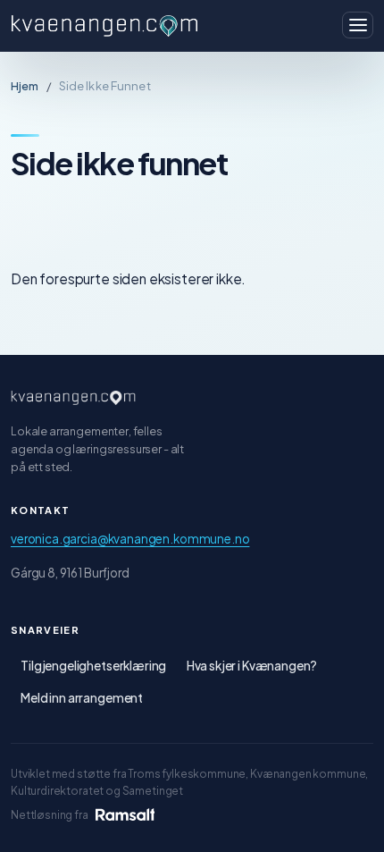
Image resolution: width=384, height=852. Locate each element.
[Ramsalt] (125, 814)
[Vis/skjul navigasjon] (357, 25)
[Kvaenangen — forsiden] (73, 398)
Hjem (25, 86)
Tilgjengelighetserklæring (93, 665)
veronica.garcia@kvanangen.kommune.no (130, 538)
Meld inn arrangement (82, 697)
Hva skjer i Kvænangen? (252, 665)
